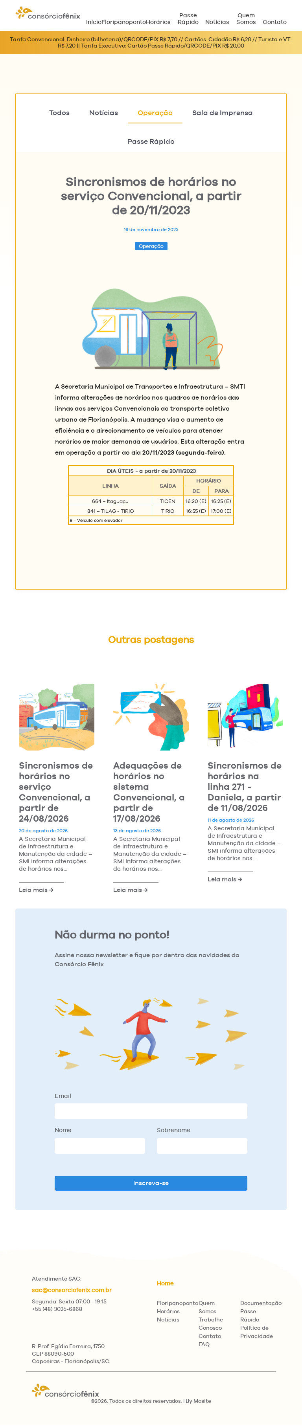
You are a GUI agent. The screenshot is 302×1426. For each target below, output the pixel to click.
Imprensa (222, 112)
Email (63, 1095)
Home (165, 1283)
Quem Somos (246, 18)
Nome (63, 1130)
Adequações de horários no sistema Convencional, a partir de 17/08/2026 (149, 792)
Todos (59, 112)
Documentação (261, 1303)
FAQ (204, 1344)
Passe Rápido (188, 18)
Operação (155, 112)
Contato (275, 21)
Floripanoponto (123, 21)
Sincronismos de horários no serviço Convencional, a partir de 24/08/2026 (56, 792)
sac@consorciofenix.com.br (72, 1290)
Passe (151, 141)
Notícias (217, 21)
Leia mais (34, 890)
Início (93, 21)
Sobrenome (173, 1130)
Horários (158, 21)
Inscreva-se (151, 1183)
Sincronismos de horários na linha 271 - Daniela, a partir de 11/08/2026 (245, 786)
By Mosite (198, 1401)
